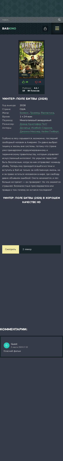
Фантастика (47, 112)
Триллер (35, 112)
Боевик (24, 112)
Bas (9, 29)
